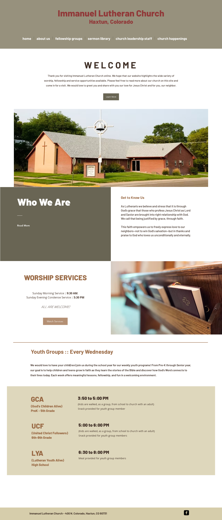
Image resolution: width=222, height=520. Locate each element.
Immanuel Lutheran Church (111, 13)
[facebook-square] (186, 512)
